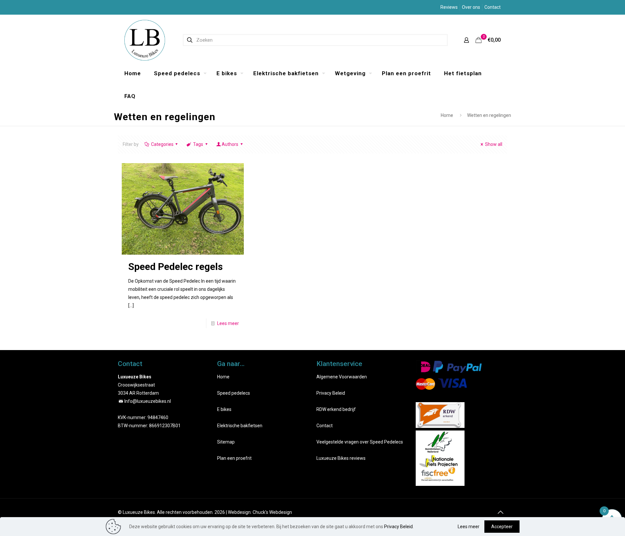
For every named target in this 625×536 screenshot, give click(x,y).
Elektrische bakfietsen (239, 425)
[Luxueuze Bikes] (144, 40)
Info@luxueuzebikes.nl (147, 401)
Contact (492, 7)
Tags (198, 144)
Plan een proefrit (234, 458)
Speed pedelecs (233, 393)
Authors (230, 144)
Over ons (471, 7)
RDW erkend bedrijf (336, 409)
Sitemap (226, 441)
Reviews (449, 7)
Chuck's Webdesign (272, 512)
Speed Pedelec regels (175, 266)
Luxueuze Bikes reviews (341, 458)
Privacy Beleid (330, 393)
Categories (162, 144)
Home (447, 115)
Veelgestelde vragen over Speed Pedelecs (359, 441)
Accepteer (502, 526)
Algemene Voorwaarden (341, 376)
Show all (493, 144)
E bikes (224, 409)
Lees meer (228, 323)
